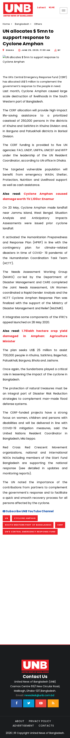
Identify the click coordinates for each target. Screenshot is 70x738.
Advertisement (23, 725)
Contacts (46, 725)
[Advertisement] (35, 581)
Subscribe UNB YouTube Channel (29, 511)
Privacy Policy (40, 721)
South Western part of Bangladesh (28, 524)
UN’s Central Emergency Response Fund (30, 531)
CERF (60, 524)
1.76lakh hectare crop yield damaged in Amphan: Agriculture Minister (35, 336)
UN (6, 518)
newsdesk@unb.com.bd (35, 695)
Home (6, 24)
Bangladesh (22, 24)
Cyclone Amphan (25, 518)
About (19, 721)
